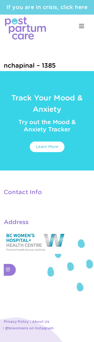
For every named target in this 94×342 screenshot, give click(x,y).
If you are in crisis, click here (47, 7)
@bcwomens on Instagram (29, 328)
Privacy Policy (16, 322)
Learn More (47, 147)
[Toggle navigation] (81, 26)
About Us (40, 322)
